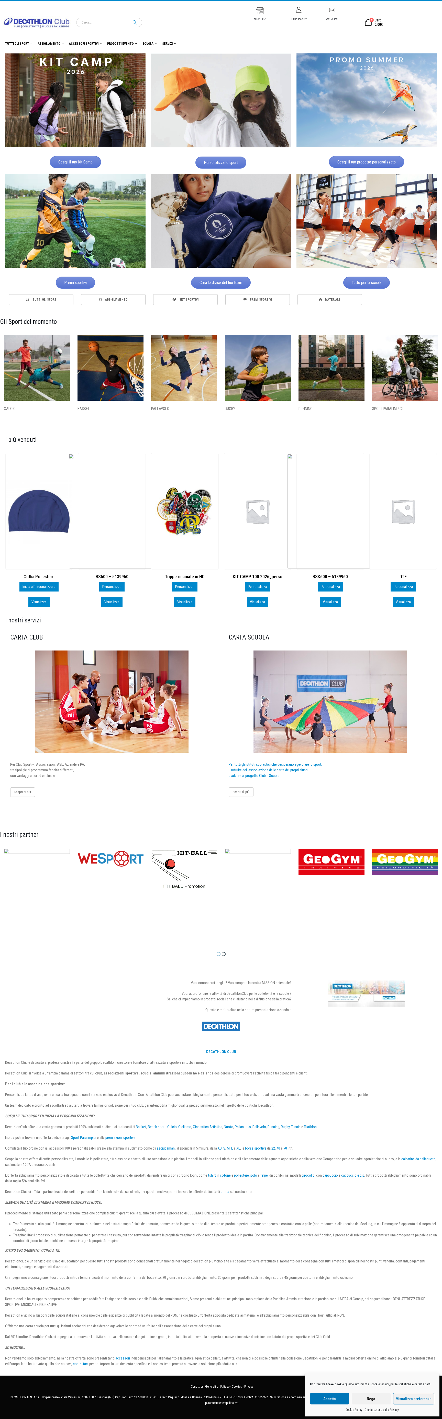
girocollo (308, 1175)
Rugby (285, 1127)
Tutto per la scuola (366, 282)
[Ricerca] (135, 22)
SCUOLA (147, 43)
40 (278, 1148)
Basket (141, 1127)
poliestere (241, 1175)
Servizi (167, 43)
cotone (225, 1175)
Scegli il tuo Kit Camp (75, 162)
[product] (39, 511)
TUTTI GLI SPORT (17, 43)
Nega (371, 1399)
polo (253, 1175)
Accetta (329, 1399)
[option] (41, 299)
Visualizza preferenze (414, 1399)
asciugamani (166, 1148)
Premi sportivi (75, 282)
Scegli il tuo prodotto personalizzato (366, 162)
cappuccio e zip (352, 1175)
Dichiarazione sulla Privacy (382, 1410)
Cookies (237, 1386)
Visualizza (39, 602)
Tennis (296, 1127)
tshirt (212, 1175)
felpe (264, 1175)
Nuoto (228, 1127)
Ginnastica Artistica (207, 1127)
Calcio (172, 1127)
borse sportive (255, 1148)
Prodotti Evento (120, 43)
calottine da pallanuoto (418, 1159)
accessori (122, 1358)
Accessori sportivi (83, 43)
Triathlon (310, 1127)
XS (220, 1148)
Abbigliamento (49, 43)
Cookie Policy (354, 1410)
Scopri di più (22, 792)
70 (285, 1148)
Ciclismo (184, 1127)
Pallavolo (259, 1127)
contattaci (81, 1364)
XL (238, 1148)
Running (273, 1127)
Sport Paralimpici (83, 1137)
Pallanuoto (243, 1127)
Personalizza (39, 586)
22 (273, 1148)
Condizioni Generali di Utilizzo (210, 1386)
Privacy (248, 1386)
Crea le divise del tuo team (221, 282)
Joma (225, 1191)
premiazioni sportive (120, 1137)
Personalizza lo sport (221, 162)
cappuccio (330, 1175)
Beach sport (157, 1127)
